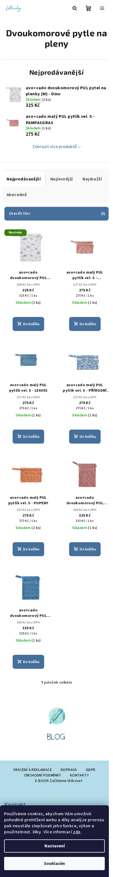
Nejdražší (92, 179)
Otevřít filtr (19, 213)
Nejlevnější (61, 179)
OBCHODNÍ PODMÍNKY (42, 775)
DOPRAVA (69, 770)
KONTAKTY (79, 775)
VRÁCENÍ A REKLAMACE (32, 770)
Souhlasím (54, 864)
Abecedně (17, 195)
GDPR (90, 770)
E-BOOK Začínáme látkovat (59, 781)
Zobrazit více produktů (54, 147)
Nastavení (54, 846)
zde (76, 832)
